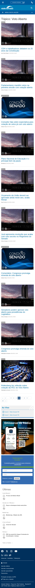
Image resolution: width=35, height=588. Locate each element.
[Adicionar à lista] (6, 43)
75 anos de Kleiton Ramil (13, 495)
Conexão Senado (5, 95)
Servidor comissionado (7, 568)
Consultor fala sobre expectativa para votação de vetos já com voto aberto (17, 123)
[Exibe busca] (31, 8)
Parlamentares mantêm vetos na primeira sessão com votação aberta (16, 86)
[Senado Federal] (17, 2)
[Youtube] (15, 551)
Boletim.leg (5, 512)
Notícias (3, 22)
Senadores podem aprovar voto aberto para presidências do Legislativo (14, 312)
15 (3, 400)
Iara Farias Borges (5, 53)
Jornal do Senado (11, 524)
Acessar (17, 478)
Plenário (3, 359)
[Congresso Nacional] (6, 555)
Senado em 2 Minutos (8, 503)
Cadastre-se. (14, 481)
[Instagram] (11, 551)
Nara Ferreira (4, 202)
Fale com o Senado (8, 579)
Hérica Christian (4, 89)
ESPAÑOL (10, 558)
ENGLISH (3, 558)
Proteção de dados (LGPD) (8, 577)
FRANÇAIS (17, 558)
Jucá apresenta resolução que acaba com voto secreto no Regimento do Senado (17, 236)
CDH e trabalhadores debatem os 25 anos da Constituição (17, 49)
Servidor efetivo (5, 566)
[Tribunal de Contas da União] (9, 555)
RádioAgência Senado (5, 353)
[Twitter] (7, 551)
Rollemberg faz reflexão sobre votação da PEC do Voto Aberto (15, 386)
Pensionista (4, 573)
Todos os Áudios (7, 542)
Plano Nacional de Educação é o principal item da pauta (15, 160)
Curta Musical (6, 493)
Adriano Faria (4, 126)
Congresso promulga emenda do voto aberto (17, 350)
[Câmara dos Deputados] (2, 555)
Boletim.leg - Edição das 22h (14, 515)
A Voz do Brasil (6, 522)
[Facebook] (3, 551)
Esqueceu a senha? (7, 478)
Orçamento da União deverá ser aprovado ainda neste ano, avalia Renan (15, 197)
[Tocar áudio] (3, 43)
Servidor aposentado (7, 571)
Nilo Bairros (3, 163)
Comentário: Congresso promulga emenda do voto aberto (15, 274)
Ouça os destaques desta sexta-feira (16, 505)
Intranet (5, 563)
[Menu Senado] (3, 2)
